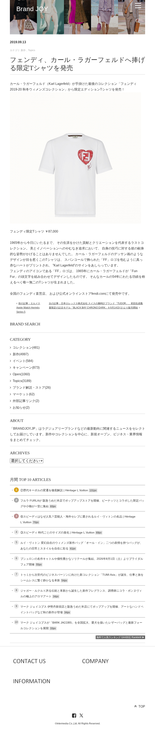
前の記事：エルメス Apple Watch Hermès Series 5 (28, 307)
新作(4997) (20, 354)
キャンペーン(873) (26, 367)
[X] (81, 715)
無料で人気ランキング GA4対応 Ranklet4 (118, 637)
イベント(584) (23, 361)
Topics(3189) (22, 381)
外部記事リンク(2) (26, 401)
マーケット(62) (24, 394)
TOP (141, 706)
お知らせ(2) (21, 407)
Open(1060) (21, 374)
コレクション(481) (26, 347)
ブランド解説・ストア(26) (32, 387)
